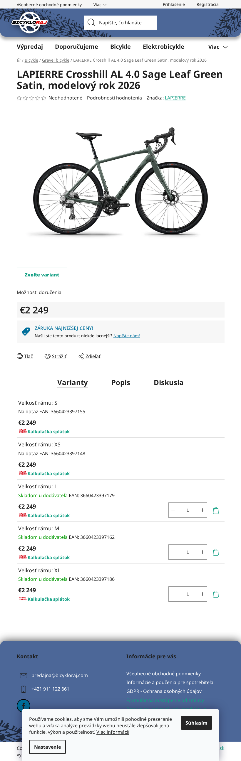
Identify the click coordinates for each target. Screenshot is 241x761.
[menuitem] (30, 47)
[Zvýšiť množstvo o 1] (202, 510)
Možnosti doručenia (39, 292)
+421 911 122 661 (50, 689)
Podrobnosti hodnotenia (114, 98)
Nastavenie (47, 747)
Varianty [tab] (72, 382)
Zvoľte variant (42, 274)
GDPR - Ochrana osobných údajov (164, 691)
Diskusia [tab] (169, 382)
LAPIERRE (175, 98)
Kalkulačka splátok (49, 431)
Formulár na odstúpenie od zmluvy (165, 700)
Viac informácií (112, 732)
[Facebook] (23, 706)
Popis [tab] (120, 382)
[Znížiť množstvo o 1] (173, 510)
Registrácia (208, 4)
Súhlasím (196, 723)
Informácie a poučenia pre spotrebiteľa (169, 682)
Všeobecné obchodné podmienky (49, 4)
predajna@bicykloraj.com (59, 675)
